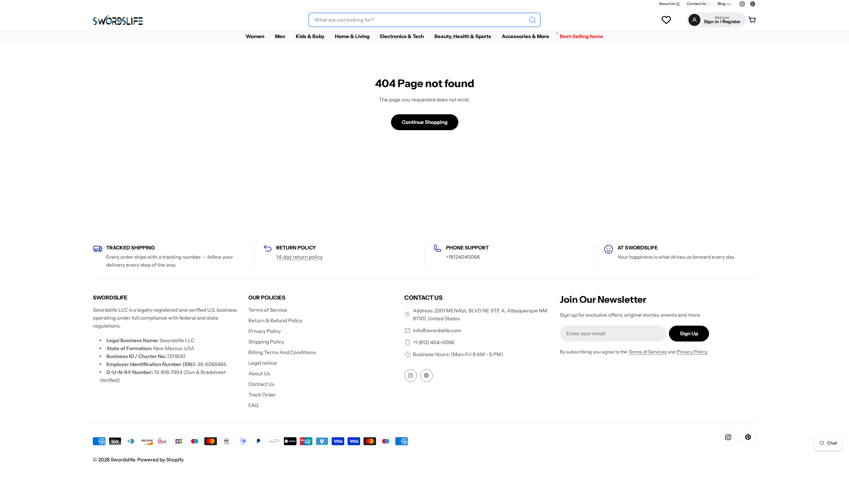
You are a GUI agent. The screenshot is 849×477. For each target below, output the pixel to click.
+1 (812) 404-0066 (433, 342)
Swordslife (123, 459)
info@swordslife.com (437, 330)
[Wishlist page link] (666, 20)
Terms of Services (647, 352)
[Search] (532, 20)
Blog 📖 (724, 4)
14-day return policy (299, 257)
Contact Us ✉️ (699, 4)
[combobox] (424, 20)
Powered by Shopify (160, 459)
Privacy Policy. (692, 352)
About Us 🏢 (669, 4)
